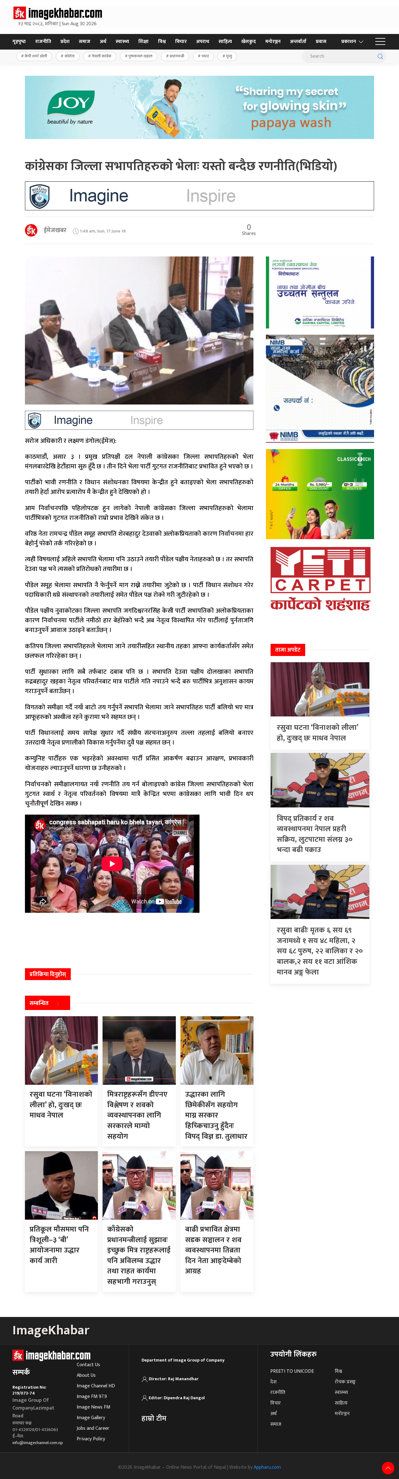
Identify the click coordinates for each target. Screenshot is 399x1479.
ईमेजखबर (55, 230)
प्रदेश (65, 41)
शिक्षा (143, 41)
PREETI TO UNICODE (292, 1371)
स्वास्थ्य (122, 41)
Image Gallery (91, 1418)
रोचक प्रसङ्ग (345, 1382)
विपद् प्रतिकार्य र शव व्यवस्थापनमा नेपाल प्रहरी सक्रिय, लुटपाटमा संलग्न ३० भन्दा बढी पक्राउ (315, 834)
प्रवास (321, 41)
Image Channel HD (96, 1386)
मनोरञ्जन (273, 41)
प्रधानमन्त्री (177, 56)
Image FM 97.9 (92, 1396)
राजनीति (43, 41)
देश (273, 1382)
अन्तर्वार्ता (298, 41)
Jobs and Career (93, 1428)
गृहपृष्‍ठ (19, 41)
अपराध (202, 41)
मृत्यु (229, 56)
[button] (380, 42)
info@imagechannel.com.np (37, 1442)
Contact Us (88, 1365)
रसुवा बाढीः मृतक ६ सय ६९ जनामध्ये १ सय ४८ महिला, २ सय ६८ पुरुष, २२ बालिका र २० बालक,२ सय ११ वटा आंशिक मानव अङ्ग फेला (320, 951)
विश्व (162, 41)
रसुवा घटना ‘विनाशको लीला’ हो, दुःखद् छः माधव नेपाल (317, 732)
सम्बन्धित (39, 1003)
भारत (205, 56)
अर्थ (103, 41)
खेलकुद (248, 41)
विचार (181, 41)
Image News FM (93, 1407)
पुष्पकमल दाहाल (140, 56)
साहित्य (225, 41)
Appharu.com (267, 1467)
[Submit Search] (380, 56)
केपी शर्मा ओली (36, 56)
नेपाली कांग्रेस (101, 56)
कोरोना (70, 56)
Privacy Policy (91, 1439)
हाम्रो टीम (154, 1418)
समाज (84, 41)
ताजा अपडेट (287, 650)
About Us (86, 1375)
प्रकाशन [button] (348, 41)
